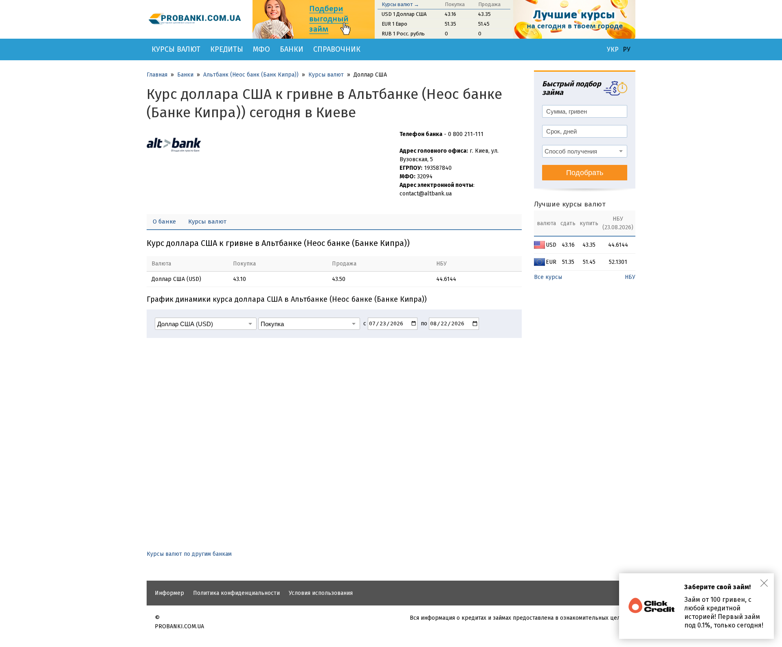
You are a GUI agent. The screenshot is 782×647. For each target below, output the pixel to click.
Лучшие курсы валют (570, 204)
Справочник (336, 49)
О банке (164, 221)
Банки (291, 49)
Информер (169, 593)
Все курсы (548, 277)
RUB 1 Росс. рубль (403, 34)
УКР (613, 49)
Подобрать (584, 173)
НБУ (630, 277)
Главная (157, 74)
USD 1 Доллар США (404, 14)
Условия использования (321, 593)
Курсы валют (176, 49)
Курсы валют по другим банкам (189, 553)
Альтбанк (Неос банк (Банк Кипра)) (251, 74)
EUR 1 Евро (394, 24)
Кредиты (226, 49)
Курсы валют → (400, 4)
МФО (261, 49)
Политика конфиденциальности (236, 593)
